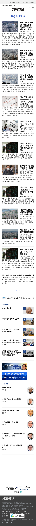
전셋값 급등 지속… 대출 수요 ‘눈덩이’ (27, 123)
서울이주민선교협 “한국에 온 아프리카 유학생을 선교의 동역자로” (11, 342)
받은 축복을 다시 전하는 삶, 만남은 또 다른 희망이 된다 (13, 435)
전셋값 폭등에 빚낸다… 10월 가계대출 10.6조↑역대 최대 (27, 146)
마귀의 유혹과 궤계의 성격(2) (11, 399)
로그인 (32, 2)
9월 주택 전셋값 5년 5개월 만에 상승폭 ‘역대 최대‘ (27, 211)
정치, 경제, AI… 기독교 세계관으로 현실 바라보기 (11, 330)
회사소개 (4, 512)
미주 (24, 2)
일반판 (19, 2)
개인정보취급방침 (8, 513)
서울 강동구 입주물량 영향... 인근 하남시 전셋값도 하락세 (26, 53)
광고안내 (11, 512)
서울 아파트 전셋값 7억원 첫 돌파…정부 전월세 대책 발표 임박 (26, 25)
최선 (3, 438)
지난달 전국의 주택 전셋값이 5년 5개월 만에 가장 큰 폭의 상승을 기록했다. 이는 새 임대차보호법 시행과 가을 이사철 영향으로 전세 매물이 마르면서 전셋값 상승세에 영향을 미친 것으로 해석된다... (18, 220)
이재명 (4, 390)
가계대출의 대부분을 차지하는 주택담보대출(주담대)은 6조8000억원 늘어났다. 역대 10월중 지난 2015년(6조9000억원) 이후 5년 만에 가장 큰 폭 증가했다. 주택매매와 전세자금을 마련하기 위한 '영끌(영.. (18, 156)
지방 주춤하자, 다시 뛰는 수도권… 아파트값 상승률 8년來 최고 (27, 100)
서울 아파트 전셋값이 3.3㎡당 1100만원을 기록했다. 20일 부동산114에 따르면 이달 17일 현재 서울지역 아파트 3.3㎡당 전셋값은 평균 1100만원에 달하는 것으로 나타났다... (18, 238)
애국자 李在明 (6, 308)
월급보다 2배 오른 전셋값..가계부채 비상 (18, 275)
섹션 (2, 2)
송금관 (4, 449)
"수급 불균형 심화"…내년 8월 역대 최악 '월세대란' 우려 (27, 78)
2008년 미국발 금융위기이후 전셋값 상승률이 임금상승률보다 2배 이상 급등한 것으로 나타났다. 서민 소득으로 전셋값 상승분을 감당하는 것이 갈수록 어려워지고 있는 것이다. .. (18, 280)
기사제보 (24, 512)
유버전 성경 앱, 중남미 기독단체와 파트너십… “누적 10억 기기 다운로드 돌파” (11, 353)
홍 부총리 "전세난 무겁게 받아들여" (27, 166)
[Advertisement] (18, 469)
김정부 (4, 401)
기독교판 (13, 2)
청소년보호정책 (19, 513)
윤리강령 (5, 516)
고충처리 (27, 513)
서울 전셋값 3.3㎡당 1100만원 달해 (27, 231)
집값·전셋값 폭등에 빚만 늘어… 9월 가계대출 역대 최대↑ (26, 190)
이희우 (4, 424)
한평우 (4, 413)
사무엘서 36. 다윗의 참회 (10, 422)
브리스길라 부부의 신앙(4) (10, 319)
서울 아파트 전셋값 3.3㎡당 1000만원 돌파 (26, 251)
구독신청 (28, 2)
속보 (3, 298)
